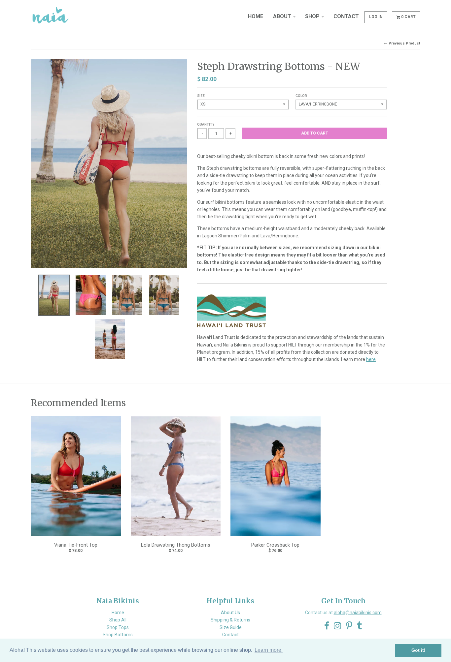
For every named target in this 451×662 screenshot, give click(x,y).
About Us (230, 612)
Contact (346, 16)
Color (301, 96)
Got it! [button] (418, 650)
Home (255, 16)
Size (201, 96)
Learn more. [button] (269, 650)
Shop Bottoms (118, 634)
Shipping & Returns (230, 619)
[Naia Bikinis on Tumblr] (359, 626)
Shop (312, 16)
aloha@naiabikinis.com (358, 612)
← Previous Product (402, 43)
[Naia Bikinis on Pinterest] (349, 626)
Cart (408, 17)
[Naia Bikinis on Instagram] (337, 626)
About (282, 16)
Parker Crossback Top (275, 545)
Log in (376, 17)
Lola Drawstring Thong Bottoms (175, 545)
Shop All (117, 619)
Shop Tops (118, 627)
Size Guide (231, 627)
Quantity (205, 124)
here (371, 359)
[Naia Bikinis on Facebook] (326, 626)
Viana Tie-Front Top (75, 545)
